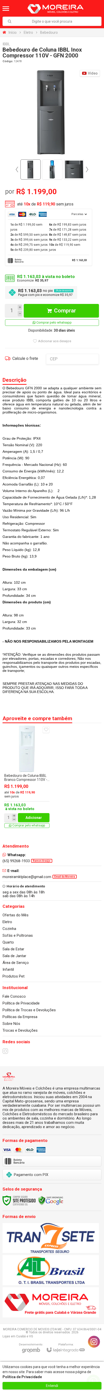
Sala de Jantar (14, 956)
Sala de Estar (13, 949)
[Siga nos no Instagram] (5, 1051)
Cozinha (9, 928)
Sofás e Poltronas (18, 935)
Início (13, 32)
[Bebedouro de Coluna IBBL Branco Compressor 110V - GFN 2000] (27, 777)
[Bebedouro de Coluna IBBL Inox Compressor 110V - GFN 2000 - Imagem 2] (52, 169)
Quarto (8, 942)
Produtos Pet (13, 976)
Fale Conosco (14, 996)
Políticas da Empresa (20, 1017)
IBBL (6, 44)
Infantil (8, 969)
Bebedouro (49, 32)
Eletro (28, 32)
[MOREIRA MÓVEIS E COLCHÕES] (55, 8)
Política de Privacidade (21, 1003)
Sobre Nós (11, 1023)
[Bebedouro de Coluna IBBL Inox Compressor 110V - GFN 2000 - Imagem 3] (74, 169)
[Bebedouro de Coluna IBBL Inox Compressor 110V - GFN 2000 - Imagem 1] (30, 169)
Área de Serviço (16, 962)
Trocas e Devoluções (20, 1030)
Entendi (52, 1386)
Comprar (65, 310)
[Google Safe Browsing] (50, 1200)
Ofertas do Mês (16, 915)
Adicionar (33, 818)
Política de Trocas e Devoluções (29, 1010)
